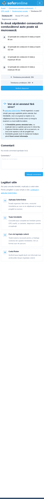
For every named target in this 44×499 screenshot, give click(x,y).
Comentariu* (6, 155)
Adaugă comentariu (34, 174)
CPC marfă (5, 11)
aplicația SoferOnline (13, 111)
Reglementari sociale (20, 11)
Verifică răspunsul (22, 88)
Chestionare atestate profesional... (21, 8)
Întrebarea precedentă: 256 (23, 77)
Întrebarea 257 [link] (36, 11)
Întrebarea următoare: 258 (21, 83)
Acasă (3, 8)
